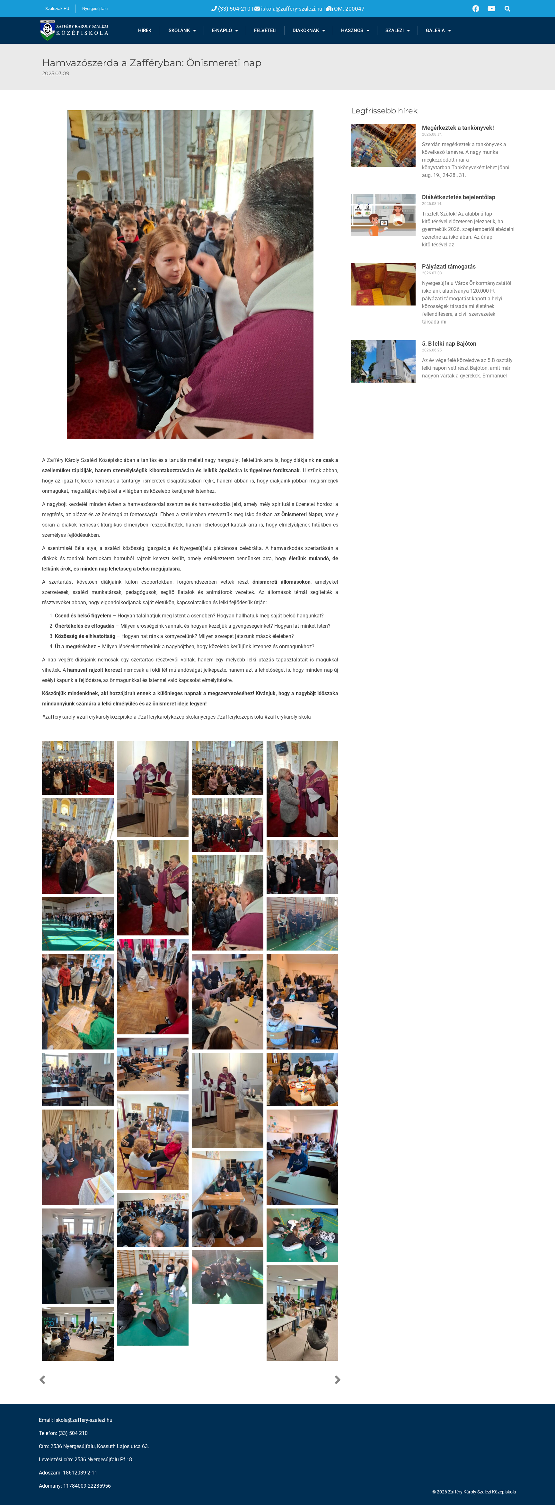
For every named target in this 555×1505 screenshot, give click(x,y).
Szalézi (394, 30)
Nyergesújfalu (95, 8)
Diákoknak (306, 30)
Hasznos (352, 30)
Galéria (435, 30)
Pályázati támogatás (449, 266)
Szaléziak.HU (57, 8)
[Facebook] (476, 9)
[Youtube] (492, 9)
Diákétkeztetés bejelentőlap (458, 197)
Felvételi (265, 30)
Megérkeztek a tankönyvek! (458, 127)
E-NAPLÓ (222, 30)
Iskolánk (178, 30)
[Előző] (114, 1380)
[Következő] (265, 1380)
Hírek (144, 30)
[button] (507, 9)
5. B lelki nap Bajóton (449, 343)
